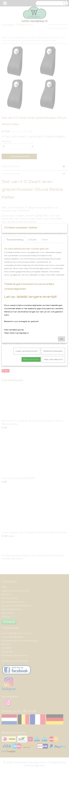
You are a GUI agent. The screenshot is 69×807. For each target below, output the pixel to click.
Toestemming (14, 239)
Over (44, 239)
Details (32, 239)
